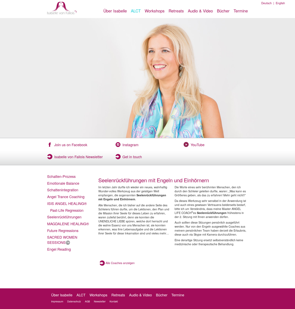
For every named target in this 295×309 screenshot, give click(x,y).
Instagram (130, 144)
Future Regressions (62, 230)
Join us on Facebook (70, 144)
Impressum (57, 301)
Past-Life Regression (66, 210)
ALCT (136, 11)
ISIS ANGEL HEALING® (67, 203)
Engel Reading (59, 249)
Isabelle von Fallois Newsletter (78, 156)
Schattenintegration (62, 189)
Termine (241, 11)
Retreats (176, 11)
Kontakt (114, 301)
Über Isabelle (115, 11)
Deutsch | (267, 3)
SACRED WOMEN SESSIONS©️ (62, 239)
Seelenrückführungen (64, 216)
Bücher (223, 11)
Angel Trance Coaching (65, 196)
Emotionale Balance (63, 183)
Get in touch (132, 156)
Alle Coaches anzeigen (120, 263)
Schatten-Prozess (61, 176)
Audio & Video (200, 11)
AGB (87, 301)
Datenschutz (74, 301)
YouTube (197, 144)
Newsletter (100, 301)
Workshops (155, 11)
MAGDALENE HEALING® (68, 223)
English (279, 3)
